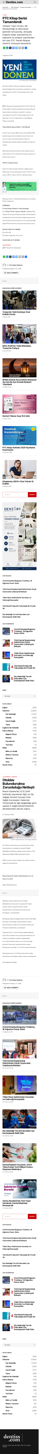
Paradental (10, 741)
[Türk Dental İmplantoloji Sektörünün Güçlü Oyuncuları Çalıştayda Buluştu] (6, 643)
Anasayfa (5, 7)
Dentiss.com (14, 2)
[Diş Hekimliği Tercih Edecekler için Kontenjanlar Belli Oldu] (6, 678)
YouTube (9, 745)
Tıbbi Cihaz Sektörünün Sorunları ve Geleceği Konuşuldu (24, 655)
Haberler (5, 711)
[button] (3, 2)
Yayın (4, 15)
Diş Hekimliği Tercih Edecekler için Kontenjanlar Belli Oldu (24, 678)
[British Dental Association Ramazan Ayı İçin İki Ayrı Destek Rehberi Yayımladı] (19, 367)
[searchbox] (15, 494)
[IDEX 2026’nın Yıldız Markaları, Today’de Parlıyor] (19, 334)
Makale (8, 738)
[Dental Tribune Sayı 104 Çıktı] (19, 404)
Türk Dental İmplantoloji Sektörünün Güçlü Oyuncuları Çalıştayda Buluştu (24, 643)
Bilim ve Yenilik (11, 751)
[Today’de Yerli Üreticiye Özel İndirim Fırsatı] (19, 300)
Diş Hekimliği (11, 714)
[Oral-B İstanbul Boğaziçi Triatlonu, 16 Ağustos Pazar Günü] (6, 631)
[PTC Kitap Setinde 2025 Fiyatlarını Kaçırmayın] (19, 435)
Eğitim (4, 708)
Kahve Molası (7, 731)
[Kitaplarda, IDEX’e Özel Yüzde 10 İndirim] (19, 469)
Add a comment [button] (12, 273)
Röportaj (9, 758)
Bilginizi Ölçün (11, 734)
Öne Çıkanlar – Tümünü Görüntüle (21, 7)
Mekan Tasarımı (12, 755)
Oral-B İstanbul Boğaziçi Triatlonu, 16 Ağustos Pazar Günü (24, 631)
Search (32, 494)
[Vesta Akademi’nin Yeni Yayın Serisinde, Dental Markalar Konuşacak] (19, 1188)
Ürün (7, 762)
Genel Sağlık (10, 721)
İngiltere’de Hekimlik (10, 728)
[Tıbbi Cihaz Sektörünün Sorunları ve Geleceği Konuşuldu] (6, 655)
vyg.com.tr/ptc (6, 245)
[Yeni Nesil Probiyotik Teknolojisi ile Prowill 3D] (6, 667)
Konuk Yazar (7, 765)
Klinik (4, 748)
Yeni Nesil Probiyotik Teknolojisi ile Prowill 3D (24, 667)
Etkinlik (8, 718)
